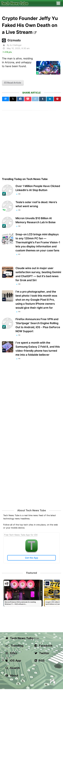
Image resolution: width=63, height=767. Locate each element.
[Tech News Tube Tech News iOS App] (31, 551)
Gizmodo (14, 40)
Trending (16, 645)
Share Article (31, 92)
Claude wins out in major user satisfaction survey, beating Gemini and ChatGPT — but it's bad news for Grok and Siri (38, 274)
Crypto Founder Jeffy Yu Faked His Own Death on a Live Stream (30, 25)
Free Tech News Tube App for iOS (20, 535)
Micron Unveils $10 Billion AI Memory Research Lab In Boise (36, 220)
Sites (13, 653)
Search (14, 668)
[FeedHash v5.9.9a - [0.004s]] (52, 683)
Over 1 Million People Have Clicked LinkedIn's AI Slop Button (38, 188)
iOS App (15, 660)
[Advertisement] (31, 141)
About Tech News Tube (31, 510)
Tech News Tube (19, 638)
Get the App (31, 557)
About (13, 675)
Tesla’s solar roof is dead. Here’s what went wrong (36, 204)
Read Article (14, 82)
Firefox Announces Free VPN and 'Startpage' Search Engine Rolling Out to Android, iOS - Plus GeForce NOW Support (38, 325)
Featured (31, 572)
